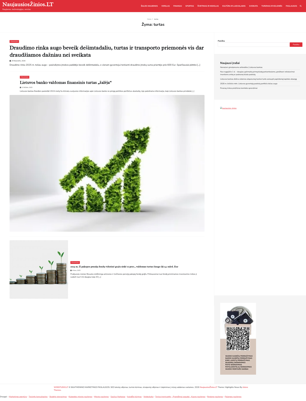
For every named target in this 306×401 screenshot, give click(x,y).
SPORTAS (189, 6)
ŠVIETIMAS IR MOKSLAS (208, 6)
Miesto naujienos (101, 396)
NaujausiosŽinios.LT (27, 4)
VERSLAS (165, 6)
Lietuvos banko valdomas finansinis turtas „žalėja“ (66, 82)
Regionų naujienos (215, 396)
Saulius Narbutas (118, 396)
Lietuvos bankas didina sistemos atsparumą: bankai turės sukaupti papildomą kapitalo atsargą (258, 79)
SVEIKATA (253, 6)
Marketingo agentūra (18, 396)
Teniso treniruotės (163, 396)
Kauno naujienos (198, 396)
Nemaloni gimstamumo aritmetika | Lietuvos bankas (241, 67)
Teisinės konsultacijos (38, 396)
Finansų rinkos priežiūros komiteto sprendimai (238, 88)
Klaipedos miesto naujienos (80, 396)
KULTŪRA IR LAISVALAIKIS (234, 6)
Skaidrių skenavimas (58, 396)
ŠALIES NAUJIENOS (149, 6)
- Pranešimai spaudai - (181, 396)
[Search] (300, 6)
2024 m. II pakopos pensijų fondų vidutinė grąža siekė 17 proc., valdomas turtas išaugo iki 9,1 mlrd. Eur (124, 266)
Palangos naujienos (233, 396)
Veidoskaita (148, 396)
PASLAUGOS (291, 6)
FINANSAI (177, 6)
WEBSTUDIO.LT (61, 387)
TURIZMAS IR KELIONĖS (271, 6)
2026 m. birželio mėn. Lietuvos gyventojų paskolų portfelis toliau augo (248, 83)
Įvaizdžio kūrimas (134, 396)
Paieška (221, 41)
